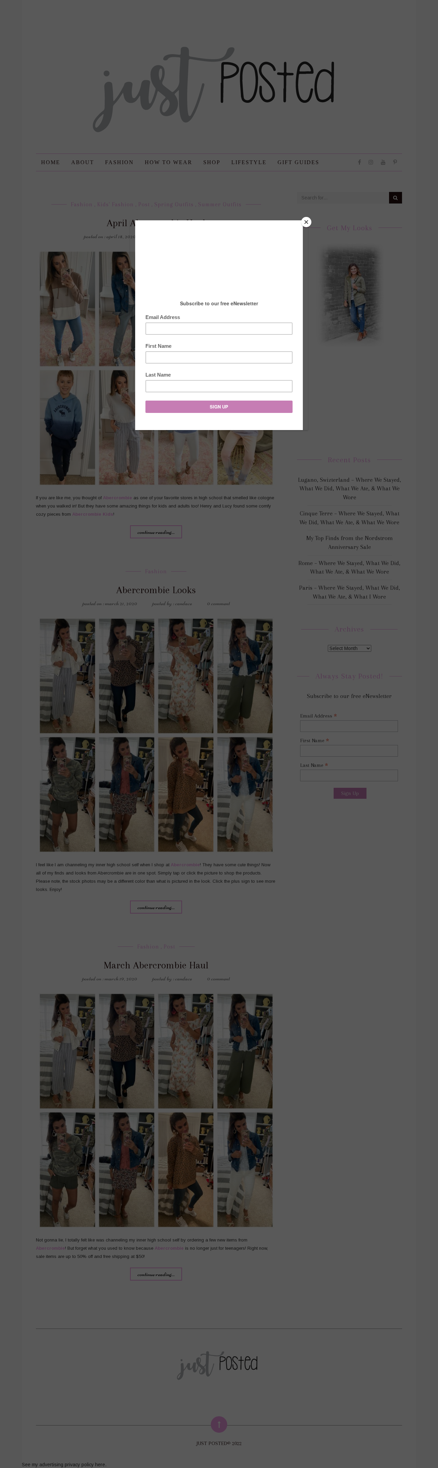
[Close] (306, 222)
